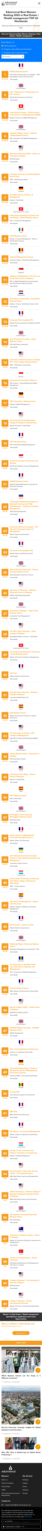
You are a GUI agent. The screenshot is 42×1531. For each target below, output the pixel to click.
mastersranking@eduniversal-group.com (18, 1505)
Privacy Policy (6, 1487)
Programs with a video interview (16, 52)
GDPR (3, 1490)
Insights (25, 1483)
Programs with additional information (18, 49)
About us (4, 1480)
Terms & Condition (7, 1483)
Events (25, 1487)
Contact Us (6, 1501)
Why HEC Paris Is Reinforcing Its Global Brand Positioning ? (21, 1453)
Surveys (25, 1493)
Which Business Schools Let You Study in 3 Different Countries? (21, 1377)
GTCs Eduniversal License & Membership (10, 1493)
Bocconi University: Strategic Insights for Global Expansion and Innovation (21, 1428)
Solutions (25, 1490)
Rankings (25, 1480)
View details (14, 79)
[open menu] (39, 3)
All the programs (10, 46)
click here (28, 1517)
